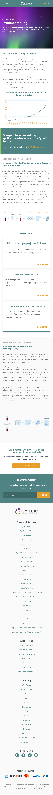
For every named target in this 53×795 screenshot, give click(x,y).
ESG (26, 694)
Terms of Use (26, 716)
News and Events (26, 725)
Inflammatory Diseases (26, 654)
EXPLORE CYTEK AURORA (26, 465)
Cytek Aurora (26, 535)
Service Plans (26, 610)
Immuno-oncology (26, 645)
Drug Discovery (26, 658)
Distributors (26, 707)
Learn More (42, 264)
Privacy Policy (26, 720)
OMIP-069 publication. (36, 147)
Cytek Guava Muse (26, 562)
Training (26, 614)
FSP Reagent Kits (26, 579)
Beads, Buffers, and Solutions (26, 597)
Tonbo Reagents (26, 588)
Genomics (26, 663)
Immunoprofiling (26, 667)
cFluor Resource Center (26, 575)
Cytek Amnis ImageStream (26, 553)
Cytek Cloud (26, 601)
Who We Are (26, 685)
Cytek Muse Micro (26, 557)
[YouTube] (36, 755)
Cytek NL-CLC (27, 571)
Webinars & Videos (26, 742)
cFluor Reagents (26, 584)
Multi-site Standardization (26, 672)
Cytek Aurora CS (26, 540)
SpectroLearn (27, 733)
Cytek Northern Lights (26, 544)
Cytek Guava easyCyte (26, 566)
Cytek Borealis (26, 527)
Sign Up (43, 495)
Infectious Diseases (26, 650)
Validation (26, 619)
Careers (26, 698)
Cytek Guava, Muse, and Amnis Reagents (26, 592)
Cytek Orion (26, 549)
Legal (26, 711)
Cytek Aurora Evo (26, 531)
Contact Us (26, 703)
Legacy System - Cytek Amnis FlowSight (26, 632)
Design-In (26, 623)
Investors (26, 729)
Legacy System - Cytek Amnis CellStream (27, 628)
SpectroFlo (26, 606)
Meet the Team (26, 689)
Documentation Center (27, 738)
